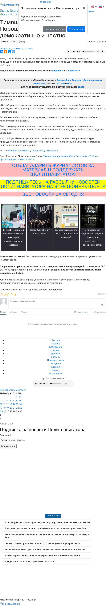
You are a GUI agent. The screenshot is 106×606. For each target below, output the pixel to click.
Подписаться (76, 29)
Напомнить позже (54, 29)
